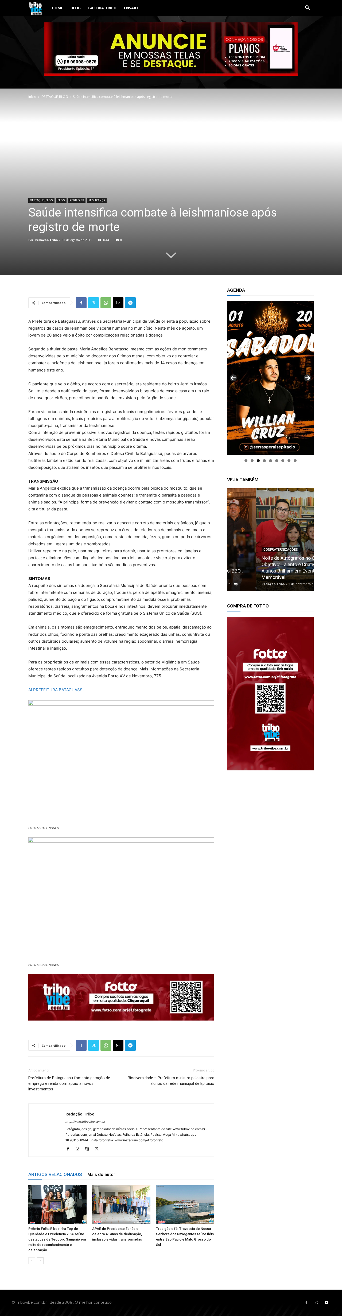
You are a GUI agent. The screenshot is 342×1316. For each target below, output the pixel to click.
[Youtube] (326, 1302)
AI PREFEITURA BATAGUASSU (57, 689)
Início (32, 96)
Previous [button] (233, 377)
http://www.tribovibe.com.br (85, 1121)
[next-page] (40, 1260)
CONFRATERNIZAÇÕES (252, 549)
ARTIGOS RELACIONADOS (55, 1174)
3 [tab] (258, 460)
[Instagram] (79, 1149)
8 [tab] (288, 460)
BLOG (76, 7)
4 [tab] (264, 460)
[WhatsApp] (105, 302)
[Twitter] (93, 302)
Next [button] (307, 377)
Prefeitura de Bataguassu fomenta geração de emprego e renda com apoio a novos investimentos (69, 1083)
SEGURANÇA (96, 200)
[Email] (118, 302)
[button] (307, 8)
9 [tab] (295, 460)
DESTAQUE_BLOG (54, 96)
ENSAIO (131, 7)
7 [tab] (282, 460)
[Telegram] (130, 302)
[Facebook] (81, 302)
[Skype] (89, 1149)
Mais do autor (101, 1174)
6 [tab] (276, 460)
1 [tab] (245, 460)
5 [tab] (270, 460)
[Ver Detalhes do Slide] (270, 693)
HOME (57, 7)
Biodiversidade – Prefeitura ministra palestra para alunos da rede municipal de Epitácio (171, 1080)
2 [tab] (252, 460)
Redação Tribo (46, 240)
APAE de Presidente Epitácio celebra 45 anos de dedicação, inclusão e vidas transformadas (117, 1234)
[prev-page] (31, 1260)
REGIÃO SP (76, 200)
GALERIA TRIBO (102, 7)
